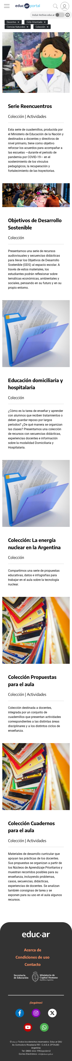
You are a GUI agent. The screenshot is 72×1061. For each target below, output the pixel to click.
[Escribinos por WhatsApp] (44, 1027)
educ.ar (15, 1042)
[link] (64, 6)
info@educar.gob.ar (45, 1054)
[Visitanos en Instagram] (36, 1013)
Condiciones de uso (33, 957)
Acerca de (32, 950)
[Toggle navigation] (3, 2)
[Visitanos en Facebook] (19, 1013)
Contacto (33, 964)
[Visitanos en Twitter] (52, 1013)
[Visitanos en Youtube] (28, 1027)
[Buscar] (55, 6)
